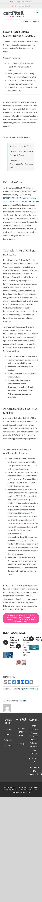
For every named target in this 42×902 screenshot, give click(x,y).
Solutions (8, 740)
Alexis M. (22, 701)
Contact (8, 745)
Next (35, 21)
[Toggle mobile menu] (38, 12)
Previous (27, 21)
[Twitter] (21, 744)
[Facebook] (18, 744)
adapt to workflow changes (19, 513)
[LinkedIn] (24, 744)
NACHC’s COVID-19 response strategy (19, 198)
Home (8, 729)
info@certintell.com (26, 1)
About (8, 734)
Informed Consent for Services (21, 790)
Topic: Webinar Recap (29, 689)
